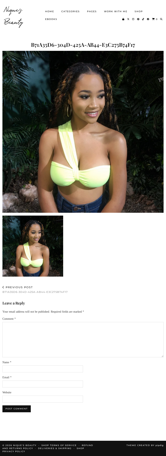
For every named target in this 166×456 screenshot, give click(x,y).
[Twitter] (128, 19)
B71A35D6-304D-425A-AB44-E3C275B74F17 (35, 289)
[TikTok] (143, 19)
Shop (139, 11)
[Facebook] (148, 19)
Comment (9, 318)
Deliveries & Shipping (55, 448)
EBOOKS (51, 19)
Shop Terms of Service (59, 445)
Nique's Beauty (14, 15)
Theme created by (145, 445)
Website (6, 392)
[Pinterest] (138, 19)
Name (6, 362)
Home (49, 11)
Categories (70, 11)
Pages (92, 11)
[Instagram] (133, 19)
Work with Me (115, 11)
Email (7, 377)
